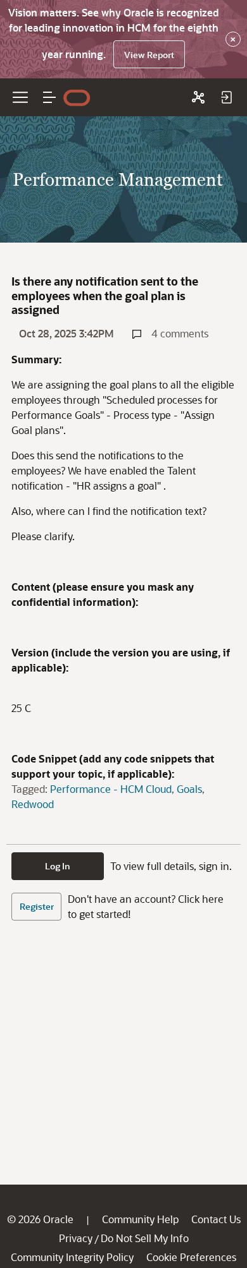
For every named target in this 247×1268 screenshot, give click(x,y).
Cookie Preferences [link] (191, 1257)
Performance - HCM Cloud (111, 788)
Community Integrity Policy (72, 1257)
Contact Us (216, 1219)
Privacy (75, 1238)
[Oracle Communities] (198, 97)
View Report (149, 55)
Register (37, 906)
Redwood (32, 804)
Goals (189, 788)
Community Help (140, 1219)
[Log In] (226, 97)
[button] (49, 97)
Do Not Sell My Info (145, 1238)
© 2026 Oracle (40, 1219)
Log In (57, 866)
